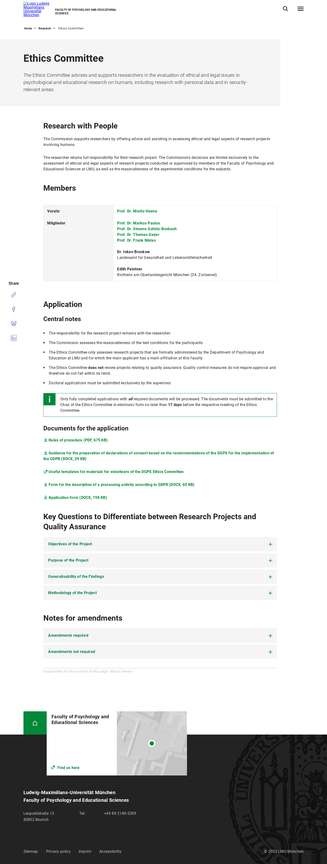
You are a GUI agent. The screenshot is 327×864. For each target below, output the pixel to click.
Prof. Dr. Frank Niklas (136, 240)
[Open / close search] (285, 8)
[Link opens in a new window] (117, 743)
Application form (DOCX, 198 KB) (78, 497)
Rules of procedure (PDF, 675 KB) (78, 440)
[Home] (35, 723)
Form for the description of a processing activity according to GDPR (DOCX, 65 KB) (121, 484)
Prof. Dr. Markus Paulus (138, 223)
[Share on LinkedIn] (14, 338)
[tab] (160, 544)
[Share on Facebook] (14, 309)
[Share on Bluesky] (14, 323)
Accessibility (110, 851)
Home (28, 28)
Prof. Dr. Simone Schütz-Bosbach (147, 229)
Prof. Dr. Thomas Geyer (138, 234)
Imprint (85, 851)
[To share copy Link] (14, 295)
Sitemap (30, 851)
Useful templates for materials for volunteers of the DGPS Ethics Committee (116, 471)
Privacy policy (58, 851)
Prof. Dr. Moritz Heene (137, 211)
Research (45, 28)
